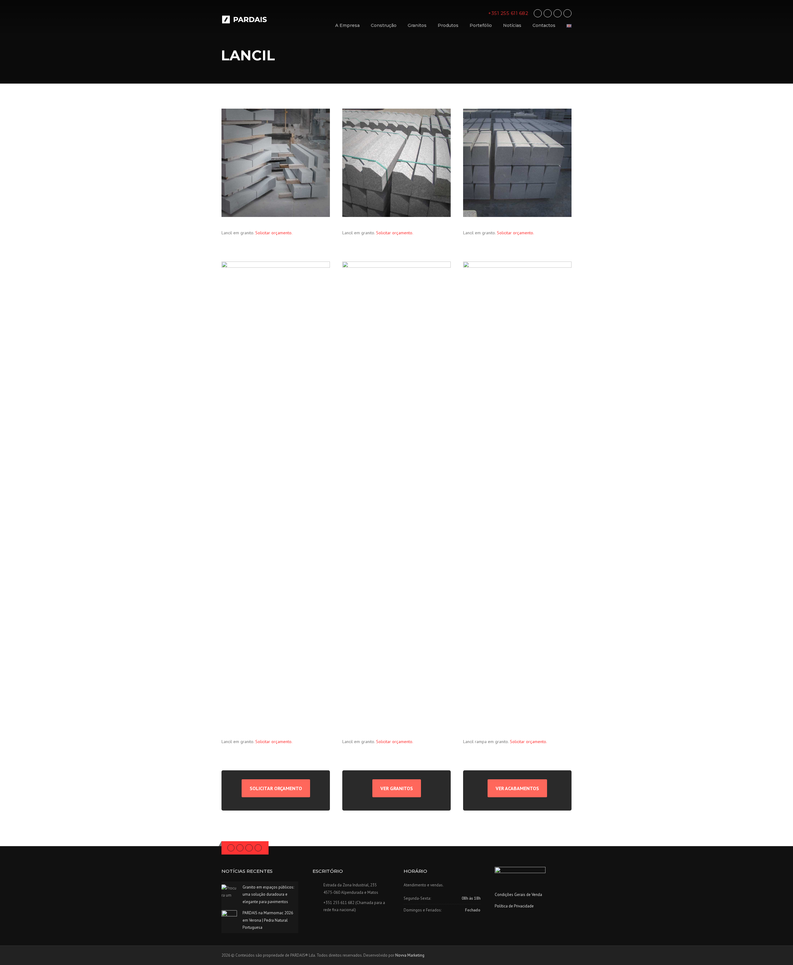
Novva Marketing (409, 955)
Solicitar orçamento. (273, 233)
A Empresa (347, 25)
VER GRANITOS (396, 788)
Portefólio (481, 25)
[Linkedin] (548, 13)
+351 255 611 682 (508, 13)
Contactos (543, 25)
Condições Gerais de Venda (518, 894)
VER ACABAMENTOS (517, 788)
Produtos (448, 25)
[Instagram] (558, 13)
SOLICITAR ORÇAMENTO (276, 788)
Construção (383, 25)
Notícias (512, 25)
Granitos (417, 25)
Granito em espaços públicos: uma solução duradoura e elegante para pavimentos (268, 894)
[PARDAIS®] (249, 19)
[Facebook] (538, 13)
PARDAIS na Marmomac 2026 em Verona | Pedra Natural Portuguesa (268, 920)
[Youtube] (567, 13)
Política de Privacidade (514, 906)
